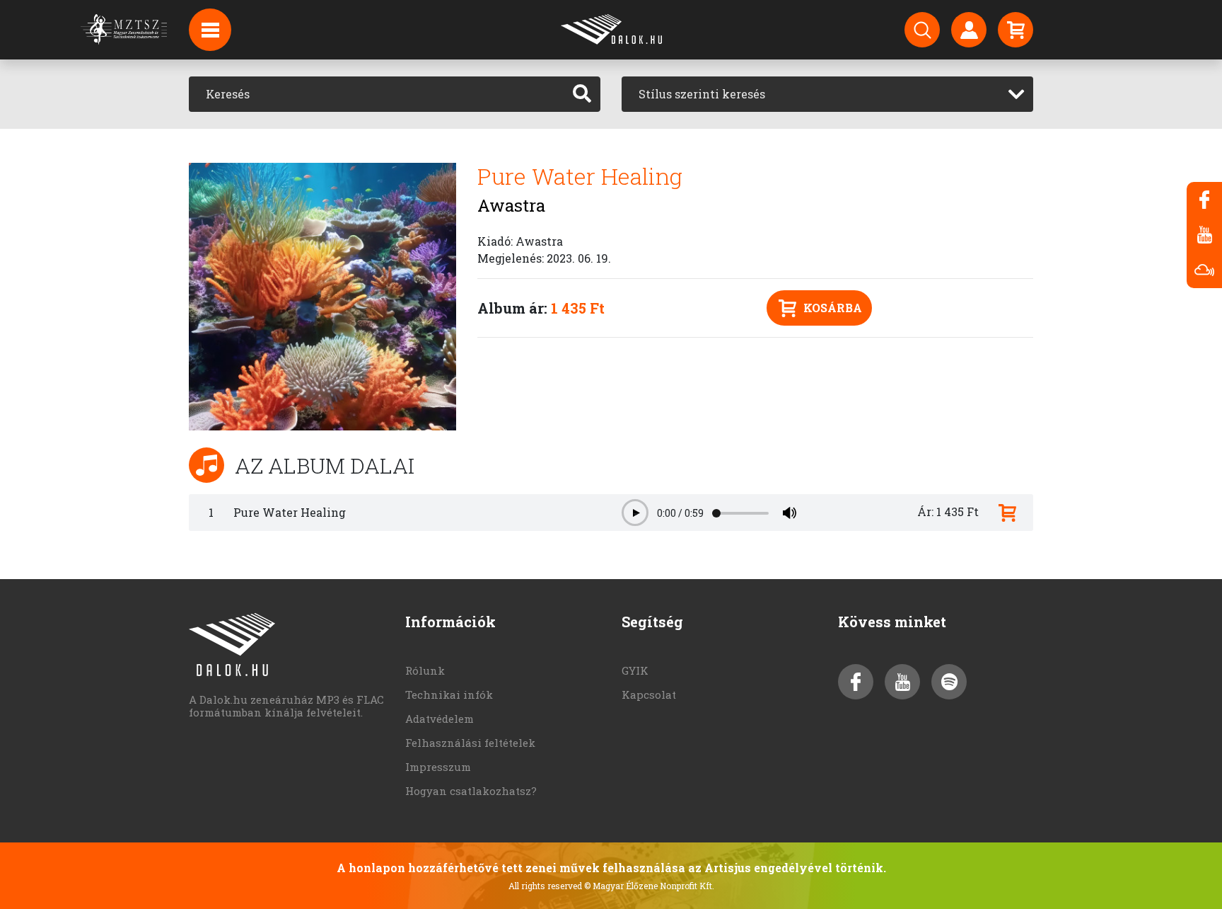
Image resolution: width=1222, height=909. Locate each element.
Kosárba (832, 307)
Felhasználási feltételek (470, 743)
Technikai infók (449, 694)
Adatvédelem (439, 718)
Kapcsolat (649, 694)
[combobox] (827, 94)
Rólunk (425, 670)
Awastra (511, 205)
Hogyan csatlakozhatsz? (471, 791)
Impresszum (438, 767)
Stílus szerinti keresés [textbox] (702, 93)
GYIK (635, 670)
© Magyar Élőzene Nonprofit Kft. (649, 885)
